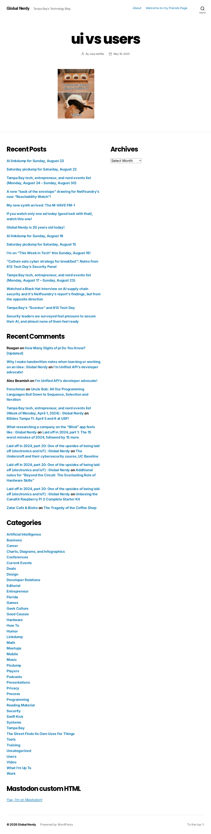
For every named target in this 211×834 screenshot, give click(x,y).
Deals (11, 568)
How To (13, 625)
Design (12, 574)
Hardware (15, 620)
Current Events (19, 563)
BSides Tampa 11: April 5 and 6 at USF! (38, 418)
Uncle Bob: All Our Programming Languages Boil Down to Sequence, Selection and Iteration (47, 394)
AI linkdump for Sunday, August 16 (35, 236)
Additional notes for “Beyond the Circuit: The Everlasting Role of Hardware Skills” (51, 475)
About (137, 8)
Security (14, 711)
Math (11, 643)
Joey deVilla (97, 53)
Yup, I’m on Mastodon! (24, 800)
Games (12, 603)
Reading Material (21, 705)
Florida (12, 597)
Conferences (17, 557)
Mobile (12, 654)
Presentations (18, 682)
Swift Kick (15, 717)
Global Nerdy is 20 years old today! (36, 227)
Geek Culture (18, 608)
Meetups (14, 648)
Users (11, 756)
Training (13, 745)
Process (13, 694)
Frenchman (16, 389)
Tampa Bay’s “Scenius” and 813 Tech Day (41, 308)
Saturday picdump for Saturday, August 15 (41, 244)
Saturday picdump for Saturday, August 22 (42, 169)
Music (12, 660)
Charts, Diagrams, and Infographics (36, 551)
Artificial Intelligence (24, 534)
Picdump (14, 665)
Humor (12, 631)
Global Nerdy (18, 8)
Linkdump (15, 637)
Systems (14, 722)
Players (13, 671)
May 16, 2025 (121, 53)
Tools (11, 739)
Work (11, 773)
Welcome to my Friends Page (166, 8)
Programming (18, 700)
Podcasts (14, 677)
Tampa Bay (16, 728)
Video (11, 762)
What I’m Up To (19, 768)
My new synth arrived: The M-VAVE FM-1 (41, 205)
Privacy (13, 688)
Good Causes (18, 614)
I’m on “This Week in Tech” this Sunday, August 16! (49, 253)
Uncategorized (19, 751)
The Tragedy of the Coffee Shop (70, 508)
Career (12, 546)
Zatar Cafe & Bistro (22, 508)
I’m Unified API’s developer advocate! (66, 381)
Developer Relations (23, 580)
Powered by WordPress (56, 824)
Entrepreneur (18, 591)
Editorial (13, 586)
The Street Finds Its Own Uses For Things (41, 734)
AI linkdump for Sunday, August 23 (35, 161)
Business (14, 540)
